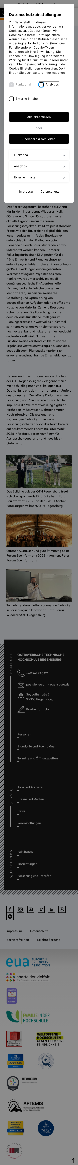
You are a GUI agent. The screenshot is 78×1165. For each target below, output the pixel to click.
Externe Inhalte (27, 98)
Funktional (23, 84)
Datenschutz (49, 191)
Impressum (27, 191)
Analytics (52, 84)
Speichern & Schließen (39, 139)
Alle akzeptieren (39, 117)
